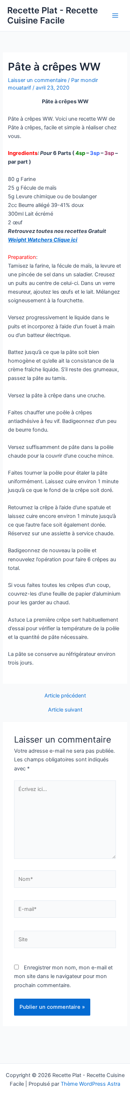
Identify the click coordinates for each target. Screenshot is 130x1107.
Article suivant (65, 710)
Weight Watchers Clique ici (42, 240)
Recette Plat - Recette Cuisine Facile (52, 15)
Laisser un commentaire (37, 80)
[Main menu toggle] (115, 15)
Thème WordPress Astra (90, 1084)
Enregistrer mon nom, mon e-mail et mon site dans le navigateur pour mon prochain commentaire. (63, 976)
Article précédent (65, 696)
